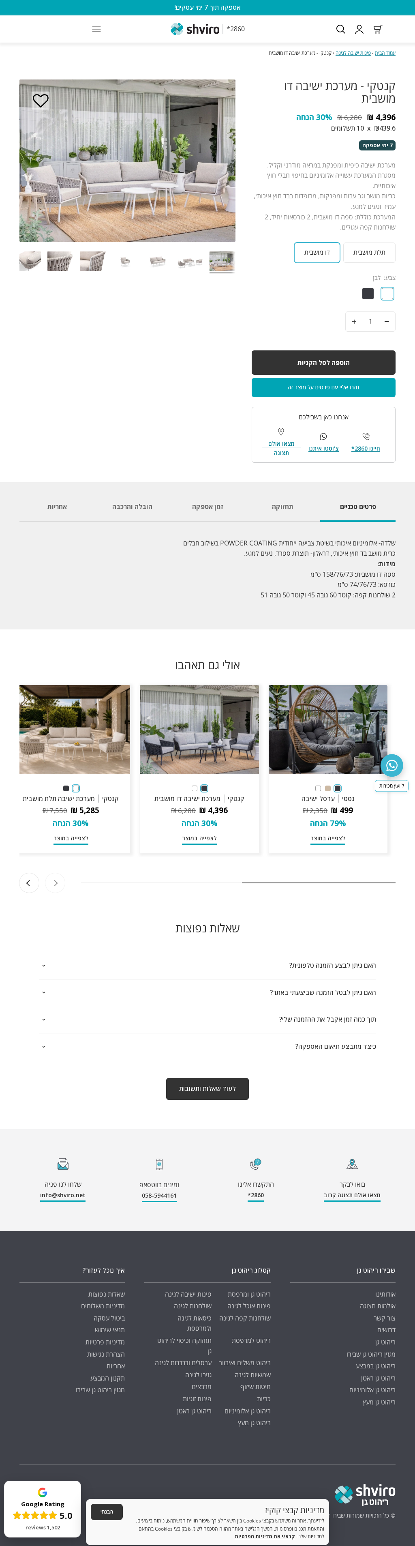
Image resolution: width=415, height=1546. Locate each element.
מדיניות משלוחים (103, 1305)
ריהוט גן (385, 1342)
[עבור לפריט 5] (93, 262)
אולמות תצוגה (378, 1305)
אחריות (116, 1365)
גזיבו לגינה (198, 1374)
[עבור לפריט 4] (125, 262)
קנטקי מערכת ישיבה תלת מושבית (71, 798)
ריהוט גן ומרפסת (249, 1294)
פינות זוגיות (197, 1398)
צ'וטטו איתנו (323, 448)
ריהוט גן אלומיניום (372, 1389)
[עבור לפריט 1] (222, 262)
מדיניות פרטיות (105, 1342)
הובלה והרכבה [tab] (132, 506)
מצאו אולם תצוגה (281, 448)
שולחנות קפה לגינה (245, 1318)
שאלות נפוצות (106, 1294)
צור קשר (385, 1318)
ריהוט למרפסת (251, 1340)
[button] (40, 100)
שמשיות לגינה (253, 1374)
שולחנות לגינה (193, 1305)
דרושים (386, 1329)
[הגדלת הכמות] (354, 321)
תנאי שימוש (110, 1329)
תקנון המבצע (107, 1378)
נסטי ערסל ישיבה (328, 798)
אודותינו (385, 1294)
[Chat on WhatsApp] (392, 765)
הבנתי (107, 1511)
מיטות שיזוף (255, 1386)
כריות (264, 1398)
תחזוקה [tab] (282, 506)
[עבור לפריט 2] (190, 262)
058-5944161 (159, 1195)
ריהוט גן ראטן (378, 1378)
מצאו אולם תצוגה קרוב (352, 1195)
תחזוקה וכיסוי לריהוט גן (184, 1345)
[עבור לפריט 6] (60, 262)
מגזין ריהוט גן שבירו (371, 1354)
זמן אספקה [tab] (207, 506)
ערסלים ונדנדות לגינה (183, 1362)
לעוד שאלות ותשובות (207, 1088)
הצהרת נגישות (106, 1354)
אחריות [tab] (57, 506)
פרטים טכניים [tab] (358, 506)
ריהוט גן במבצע (376, 1365)
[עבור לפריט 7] (28, 262)
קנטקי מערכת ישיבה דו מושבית (199, 798)
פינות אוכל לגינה (249, 1305)
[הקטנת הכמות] (386, 321)
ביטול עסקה (109, 1318)
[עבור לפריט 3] (158, 262)
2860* (256, 1195)
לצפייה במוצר (327, 838)
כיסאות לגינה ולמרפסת (195, 1323)
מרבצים (202, 1386)
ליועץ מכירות (391, 785)
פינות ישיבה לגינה (353, 52)
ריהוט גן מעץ (379, 1402)
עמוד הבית (385, 52)
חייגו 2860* (365, 448)
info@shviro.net (63, 1195)
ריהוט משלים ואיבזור (245, 1362)
